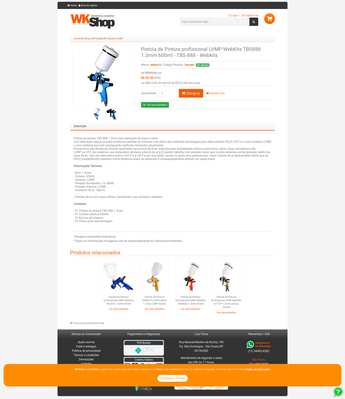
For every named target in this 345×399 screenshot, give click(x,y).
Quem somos (86, 342)
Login (234, 15)
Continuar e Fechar (172, 378)
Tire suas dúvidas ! (157, 104)
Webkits (156, 64)
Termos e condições (86, 355)
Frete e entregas (86, 346)
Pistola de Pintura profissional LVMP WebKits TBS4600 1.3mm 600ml (191, 300)
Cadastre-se (251, 15)
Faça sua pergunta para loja (88, 323)
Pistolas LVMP (115, 38)
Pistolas (99, 38)
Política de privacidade (86, 350)
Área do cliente (88, 5)
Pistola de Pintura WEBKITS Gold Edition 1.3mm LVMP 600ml (154, 300)
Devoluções (86, 359)
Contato (86, 363)
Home (73, 5)
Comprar (192, 93)
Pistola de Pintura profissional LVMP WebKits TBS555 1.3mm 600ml (119, 300)
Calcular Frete (217, 93)
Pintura (87, 38)
